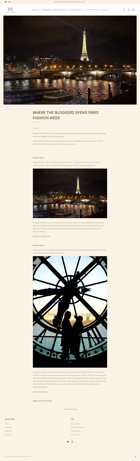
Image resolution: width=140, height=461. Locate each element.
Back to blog (71, 409)
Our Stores (8, 427)
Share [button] (37, 128)
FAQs (6, 424)
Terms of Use (75, 435)
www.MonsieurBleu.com (42, 236)
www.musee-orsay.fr (40, 392)
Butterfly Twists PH (14, 456)
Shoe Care (8, 435)
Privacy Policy (75, 431)
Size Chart (8, 431)
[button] (35, 10)
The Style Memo (58, 136)
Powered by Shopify (25, 456)
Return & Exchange (77, 427)
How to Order (75, 424)
